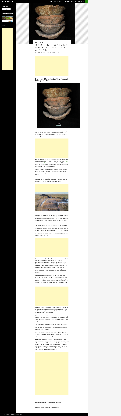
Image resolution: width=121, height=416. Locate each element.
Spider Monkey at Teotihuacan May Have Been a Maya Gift (48, 401)
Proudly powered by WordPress (15, 414)
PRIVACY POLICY (81, 1)
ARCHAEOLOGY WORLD (9, 1)
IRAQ (39, 42)
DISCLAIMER (67, 1)
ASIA (36, 42)
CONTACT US (73, 1)
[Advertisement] (51, 66)
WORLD (60, 1)
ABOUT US (56, 1)
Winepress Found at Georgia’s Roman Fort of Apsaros (47, 406)
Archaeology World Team (53, 52)
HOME (51, 1)
